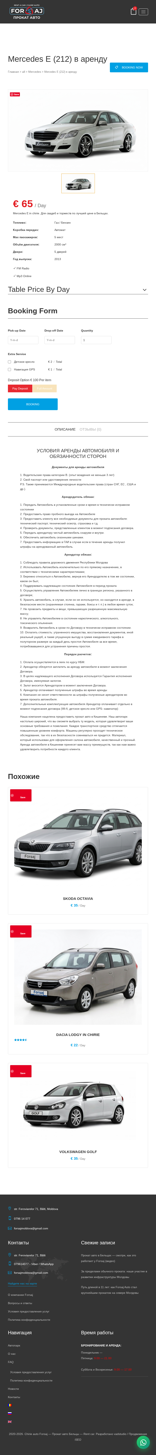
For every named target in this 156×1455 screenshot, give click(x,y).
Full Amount (44, 388)
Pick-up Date (17, 330)
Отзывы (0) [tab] (90, 429)
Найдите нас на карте (22, 1283)
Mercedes (34, 71)
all (23, 71)
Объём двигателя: (26, 244)
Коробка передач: (26, 229)
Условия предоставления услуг (28, 1311)
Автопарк (14, 1345)
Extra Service (17, 354)
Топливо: (19, 222)
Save (16, 94)
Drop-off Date (53, 330)
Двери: (18, 251)
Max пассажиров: (25, 237)
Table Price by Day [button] (39, 289)
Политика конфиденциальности (29, 1319)
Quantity (87, 330)
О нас (12, 1353)
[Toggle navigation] (143, 12)
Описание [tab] (65, 429)
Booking (32, 404)
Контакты (14, 1397)
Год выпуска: (22, 259)
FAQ (11, 1362)
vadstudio (120, 1434)
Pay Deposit (20, 388)
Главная (13, 71)
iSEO (78, 1439)
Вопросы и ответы (20, 1303)
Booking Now (132, 67)
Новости (13, 1388)
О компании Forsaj (20, 1294)
